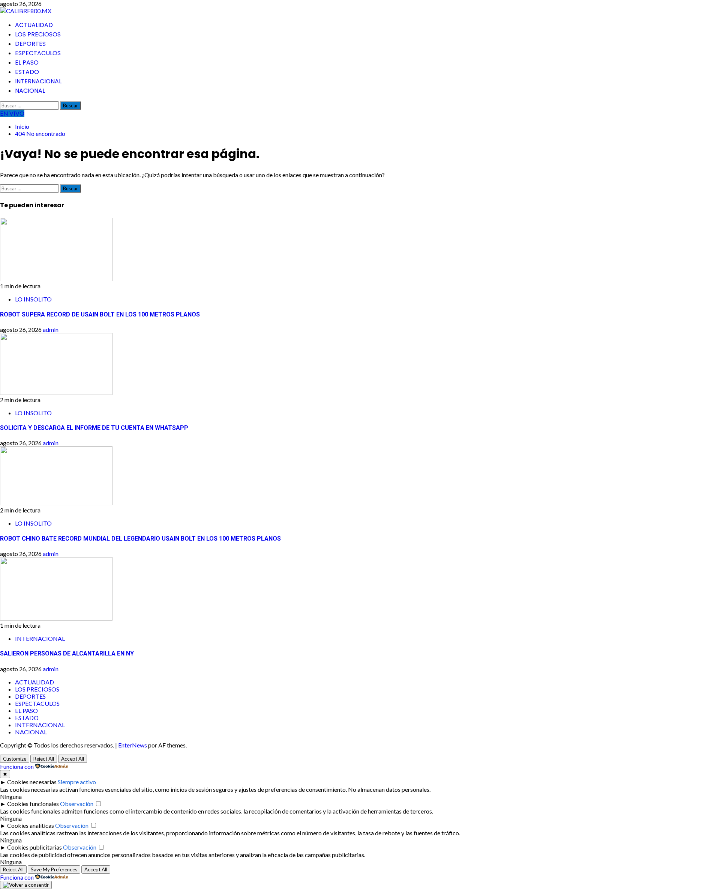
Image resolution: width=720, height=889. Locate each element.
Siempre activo (77, 781)
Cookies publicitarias (34, 847)
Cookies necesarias (32, 781)
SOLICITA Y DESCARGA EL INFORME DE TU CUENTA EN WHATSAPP (94, 427)
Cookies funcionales (33, 803)
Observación (76, 803)
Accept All (72, 759)
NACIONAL (30, 90)
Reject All (43, 759)
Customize (14, 759)
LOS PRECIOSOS (38, 34)
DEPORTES (30, 43)
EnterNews (132, 745)
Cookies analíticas (30, 825)
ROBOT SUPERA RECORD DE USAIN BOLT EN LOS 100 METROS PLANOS (100, 314)
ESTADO (27, 72)
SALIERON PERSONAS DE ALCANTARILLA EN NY (67, 653)
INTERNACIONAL (38, 81)
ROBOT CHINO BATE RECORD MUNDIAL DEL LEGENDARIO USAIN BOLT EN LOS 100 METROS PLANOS (140, 538)
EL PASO (27, 62)
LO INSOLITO (33, 299)
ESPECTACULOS (38, 53)
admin (50, 329)
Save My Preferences (54, 869)
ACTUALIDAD (34, 25)
